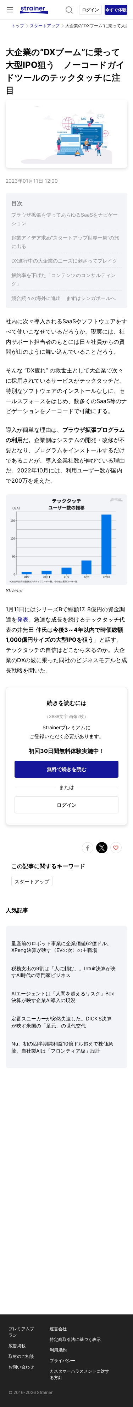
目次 (17, 203)
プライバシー (62, 1360)
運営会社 (58, 1328)
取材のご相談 (21, 1356)
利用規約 (58, 1350)
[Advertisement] (66, 1151)
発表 (22, 619)
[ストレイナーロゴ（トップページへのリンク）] (34, 10)
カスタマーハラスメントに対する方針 (79, 1374)
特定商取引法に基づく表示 (75, 1339)
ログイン (90, 9)
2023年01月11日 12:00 (32, 181)
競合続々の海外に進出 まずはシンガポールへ (63, 298)
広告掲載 (17, 1345)
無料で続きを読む (67, 769)
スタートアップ (45, 25)
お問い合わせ (21, 1367)
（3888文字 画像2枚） (66, 716)
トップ (17, 25)
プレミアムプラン (21, 1332)
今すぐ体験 (116, 9)
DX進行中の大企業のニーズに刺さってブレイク (64, 261)
